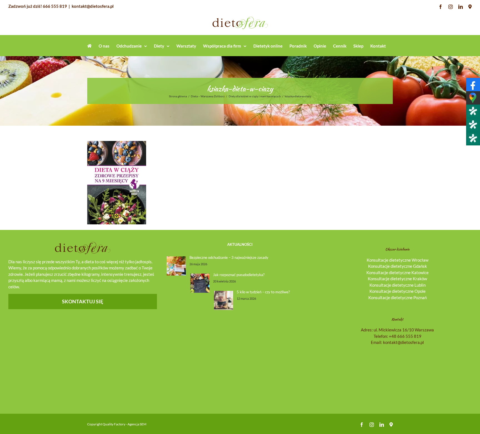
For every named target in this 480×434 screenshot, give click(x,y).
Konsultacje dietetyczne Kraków (397, 278)
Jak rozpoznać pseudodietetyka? (238, 274)
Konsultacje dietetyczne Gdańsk (397, 266)
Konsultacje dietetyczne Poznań (397, 297)
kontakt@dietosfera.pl (93, 6)
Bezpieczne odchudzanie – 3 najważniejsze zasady (228, 257)
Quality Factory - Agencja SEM (124, 424)
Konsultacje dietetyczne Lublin (397, 284)
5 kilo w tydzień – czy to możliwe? (263, 292)
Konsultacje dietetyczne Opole (397, 291)
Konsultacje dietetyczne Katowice (397, 272)
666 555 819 (55, 6)
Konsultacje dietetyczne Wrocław (397, 259)
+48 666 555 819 (405, 336)
